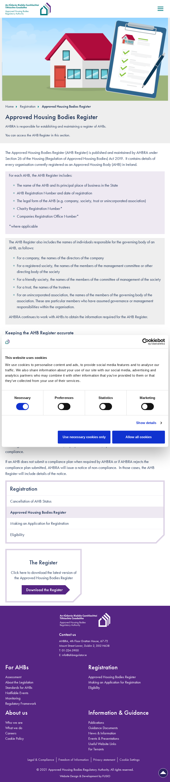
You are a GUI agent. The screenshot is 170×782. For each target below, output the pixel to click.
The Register (43, 562)
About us (16, 712)
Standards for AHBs (18, 687)
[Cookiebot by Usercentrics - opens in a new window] (145, 341)
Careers (10, 733)
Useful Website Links (102, 743)
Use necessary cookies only (84, 437)
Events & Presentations (103, 738)
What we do (13, 728)
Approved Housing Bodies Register (66, 106)
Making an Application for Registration (39, 523)
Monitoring (12, 698)
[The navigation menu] (160, 11)
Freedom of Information (73, 759)
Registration (28, 106)
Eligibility (17, 534)
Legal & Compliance (40, 759)
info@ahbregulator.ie (74, 655)
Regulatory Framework (20, 703)
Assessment (13, 677)
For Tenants (96, 749)
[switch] (64, 406)
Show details (146, 423)
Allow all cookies (139, 437)
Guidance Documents (103, 728)
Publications (96, 722)
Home (9, 106)
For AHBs (17, 667)
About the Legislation (19, 682)
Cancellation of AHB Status (30, 501)
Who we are (14, 722)
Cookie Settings (129, 759)
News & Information (102, 733)
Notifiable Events (16, 693)
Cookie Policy (14, 738)
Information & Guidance (118, 712)
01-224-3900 (70, 650)
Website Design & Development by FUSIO (85, 776)
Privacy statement (104, 759)
